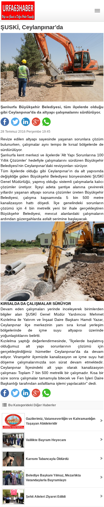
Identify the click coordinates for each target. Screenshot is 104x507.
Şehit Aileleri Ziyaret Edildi (46, 496)
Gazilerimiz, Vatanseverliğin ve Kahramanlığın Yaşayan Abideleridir (60, 421)
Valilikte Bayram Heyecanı (46, 440)
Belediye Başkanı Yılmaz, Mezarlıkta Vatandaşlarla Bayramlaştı (53, 478)
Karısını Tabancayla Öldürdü (47, 459)
